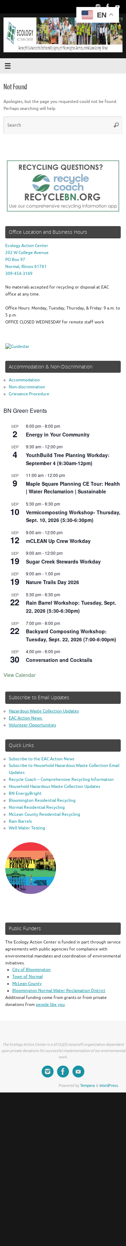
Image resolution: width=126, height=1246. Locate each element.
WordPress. (109, 1085)
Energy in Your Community (58, 434)
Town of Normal (27, 976)
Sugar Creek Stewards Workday (63, 561)
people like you (50, 1004)
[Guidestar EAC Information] (17, 346)
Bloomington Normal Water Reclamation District (58, 990)
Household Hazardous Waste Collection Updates (54, 786)
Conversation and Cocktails (59, 659)
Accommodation (24, 380)
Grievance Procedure (29, 394)
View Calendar (20, 674)
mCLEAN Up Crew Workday (58, 540)
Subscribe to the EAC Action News (41, 759)
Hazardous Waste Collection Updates (44, 711)
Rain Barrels (20, 821)
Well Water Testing (27, 828)
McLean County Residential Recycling (44, 814)
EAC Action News (26, 718)
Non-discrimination (27, 387)
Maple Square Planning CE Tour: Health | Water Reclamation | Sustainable (73, 487)
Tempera (87, 1085)
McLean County (27, 983)
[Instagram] (98, 7)
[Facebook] (108, 7)
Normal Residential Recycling (37, 807)
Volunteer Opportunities (32, 725)
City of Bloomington (31, 969)
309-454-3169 (19, 273)
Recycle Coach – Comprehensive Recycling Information (61, 779)
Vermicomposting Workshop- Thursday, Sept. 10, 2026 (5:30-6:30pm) (73, 516)
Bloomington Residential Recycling (42, 800)
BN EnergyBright (25, 793)
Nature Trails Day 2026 (52, 582)
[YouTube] (117, 7)
